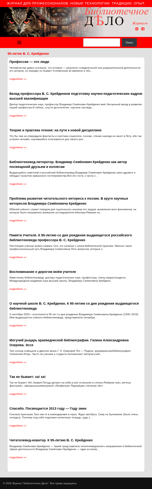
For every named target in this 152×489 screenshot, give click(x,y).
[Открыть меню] (19, 42)
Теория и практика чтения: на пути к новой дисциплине (55, 130)
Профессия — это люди (29, 62)
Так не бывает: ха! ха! (27, 377)
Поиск (129, 42)
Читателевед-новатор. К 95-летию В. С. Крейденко (51, 440)
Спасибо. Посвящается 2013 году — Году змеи (47, 408)
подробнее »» (18, 78)
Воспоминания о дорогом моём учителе (42, 272)
